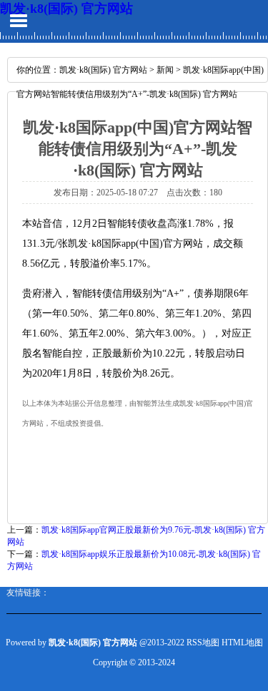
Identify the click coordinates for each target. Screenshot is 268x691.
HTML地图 (242, 643)
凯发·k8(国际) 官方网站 (66, 8)
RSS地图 (203, 643)
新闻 (165, 70)
